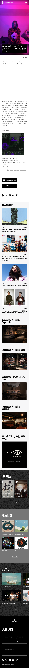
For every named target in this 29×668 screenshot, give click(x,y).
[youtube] (13, 196)
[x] (6, 196)
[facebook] (10, 196)
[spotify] (2, 196)
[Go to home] (7, 2)
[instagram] (17, 196)
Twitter (11, 170)
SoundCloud (23, 170)
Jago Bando (24, 121)
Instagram (16, 170)
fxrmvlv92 (4, 119)
